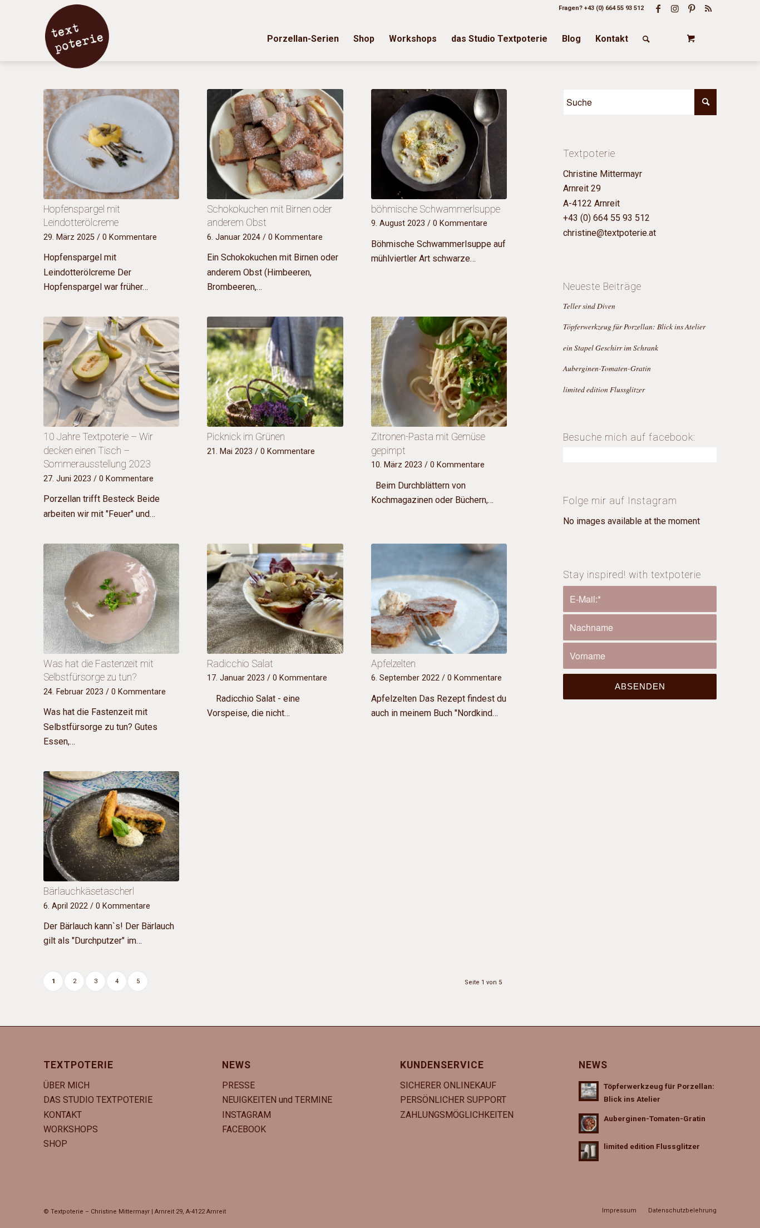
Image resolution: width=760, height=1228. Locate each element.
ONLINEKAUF (469, 1085)
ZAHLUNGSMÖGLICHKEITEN (457, 1114)
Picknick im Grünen (246, 436)
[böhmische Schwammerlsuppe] (439, 144)
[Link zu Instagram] (675, 8)
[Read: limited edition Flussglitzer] (589, 1151)
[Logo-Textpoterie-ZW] (76, 36)
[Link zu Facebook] (658, 8)
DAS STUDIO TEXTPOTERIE (97, 1099)
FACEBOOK (244, 1129)
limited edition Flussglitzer (604, 389)
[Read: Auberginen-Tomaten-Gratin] (589, 1123)
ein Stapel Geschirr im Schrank (610, 347)
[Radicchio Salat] (275, 599)
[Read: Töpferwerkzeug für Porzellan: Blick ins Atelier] (589, 1091)
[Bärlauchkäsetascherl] (111, 826)
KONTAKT (62, 1114)
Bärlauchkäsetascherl (88, 891)
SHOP (55, 1143)
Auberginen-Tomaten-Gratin (607, 368)
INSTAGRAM (246, 1114)
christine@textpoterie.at (609, 233)
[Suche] (646, 39)
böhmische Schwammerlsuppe (435, 209)
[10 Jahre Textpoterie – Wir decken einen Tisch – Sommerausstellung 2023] (111, 372)
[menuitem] (303, 39)
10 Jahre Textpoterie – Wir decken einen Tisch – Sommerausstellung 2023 (98, 450)
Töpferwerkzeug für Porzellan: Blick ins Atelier (634, 326)
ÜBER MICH (66, 1085)
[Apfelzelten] (439, 599)
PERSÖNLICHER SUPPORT (453, 1099)
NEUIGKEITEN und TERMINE (277, 1099)
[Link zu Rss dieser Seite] (708, 8)
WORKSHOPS (70, 1129)
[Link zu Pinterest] (691, 8)
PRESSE (238, 1085)
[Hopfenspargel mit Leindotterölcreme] (111, 144)
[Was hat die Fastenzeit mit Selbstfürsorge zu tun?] (111, 599)
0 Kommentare (129, 237)
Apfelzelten (393, 663)
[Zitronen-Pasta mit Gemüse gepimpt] (439, 372)
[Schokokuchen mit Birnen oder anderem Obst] (275, 144)
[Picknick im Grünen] (275, 372)
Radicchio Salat (240, 663)
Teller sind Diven (589, 305)
